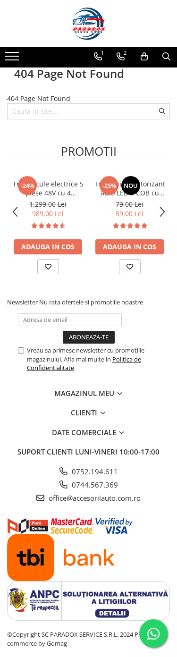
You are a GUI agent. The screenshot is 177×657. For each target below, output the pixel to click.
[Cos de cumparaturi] (144, 56)
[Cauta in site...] (166, 56)
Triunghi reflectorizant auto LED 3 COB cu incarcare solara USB (129, 188)
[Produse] (13, 59)
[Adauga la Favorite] (48, 266)
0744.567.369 (94, 484)
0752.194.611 (94, 471)
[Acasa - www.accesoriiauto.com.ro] (89, 23)
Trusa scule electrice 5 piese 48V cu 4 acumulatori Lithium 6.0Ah (48, 188)
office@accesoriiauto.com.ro (94, 498)
